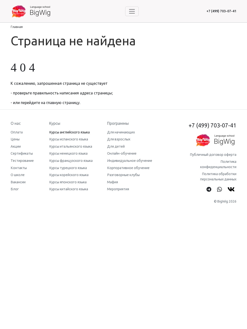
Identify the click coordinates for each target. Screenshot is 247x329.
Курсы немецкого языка (68, 153)
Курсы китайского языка (68, 189)
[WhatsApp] (219, 189)
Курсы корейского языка (69, 175)
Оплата (17, 132)
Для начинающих (121, 132)
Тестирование (22, 161)
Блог (15, 189)
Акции (16, 146)
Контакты (19, 168)
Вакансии (18, 182)
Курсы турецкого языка (68, 168)
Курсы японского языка (68, 182)
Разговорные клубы (123, 175)
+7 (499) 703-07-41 (221, 11)
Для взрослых (118, 139)
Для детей (116, 146)
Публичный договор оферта (213, 155)
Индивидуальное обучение (129, 161)
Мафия (112, 182)
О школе (18, 175)
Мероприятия (118, 189)
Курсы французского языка (71, 161)
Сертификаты (22, 153)
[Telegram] (208, 189)
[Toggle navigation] (132, 11)
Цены (15, 139)
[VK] (232, 189)
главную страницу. (63, 102)
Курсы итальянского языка (70, 146)
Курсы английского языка (69, 132)
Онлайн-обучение (122, 153)
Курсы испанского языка (68, 139)
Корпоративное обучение (128, 168)
